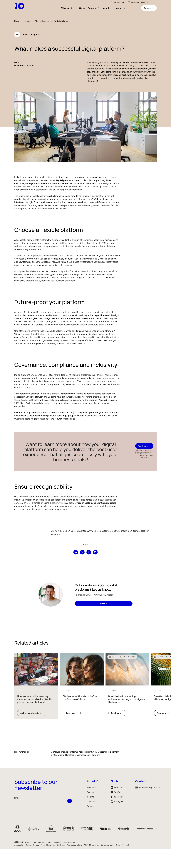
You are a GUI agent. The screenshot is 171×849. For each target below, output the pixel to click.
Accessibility (19, 845)
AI (115, 330)
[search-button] (135, 8)
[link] (36, 686)
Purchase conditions (74, 845)
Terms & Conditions (48, 845)
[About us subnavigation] (127, 8)
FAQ (34, 842)
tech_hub (41, 842)
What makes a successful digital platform (52, 21)
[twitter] (82, 552)
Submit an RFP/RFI (117, 2)
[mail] (95, 552)
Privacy (36, 845)
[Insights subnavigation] (112, 8)
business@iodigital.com (139, 2)
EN (153, 2)
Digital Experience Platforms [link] (64, 751)
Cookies (29, 845)
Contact (90, 806)
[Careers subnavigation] (98, 8)
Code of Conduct (122, 845)
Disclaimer (61, 845)
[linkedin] (75, 552)
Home (16, 21)
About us (120, 8)
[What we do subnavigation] (75, 8)
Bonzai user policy (107, 845)
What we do (67, 8)
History (49, 842)
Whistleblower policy (91, 845)
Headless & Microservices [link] (77, 754)
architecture (32, 258)
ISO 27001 (58, 842)
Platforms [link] (95, 754)
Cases (82, 8)
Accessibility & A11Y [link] (88, 751)
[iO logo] (20, 5)
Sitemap (28, 842)
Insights (106, 8)
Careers (92, 8)
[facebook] (88, 552)
